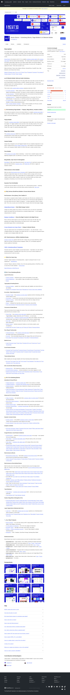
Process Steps (29, 409)
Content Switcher (9, 409)
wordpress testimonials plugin (23, 332)
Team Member (9, 491)
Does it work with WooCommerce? (11, 623)
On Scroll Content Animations (12, 370)
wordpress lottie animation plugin (22, 384)
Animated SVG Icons (27, 343)
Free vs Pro (18, 72)
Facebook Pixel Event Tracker (25, 428)
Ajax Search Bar (27, 162)
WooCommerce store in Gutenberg (18, 172)
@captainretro (14, 261)
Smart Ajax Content (18, 423)
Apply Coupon (30, 476)
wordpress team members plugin (19, 491)
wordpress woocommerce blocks (30, 455)
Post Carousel (14, 337)
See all (64, 100)
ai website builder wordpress (17, 88)
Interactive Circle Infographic (31, 304)
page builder (58, 75)
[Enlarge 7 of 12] (15, 585)
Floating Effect (37, 389)
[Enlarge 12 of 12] (42, 594)
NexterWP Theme (9, 527)
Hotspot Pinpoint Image (11, 404)
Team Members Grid (10, 495)
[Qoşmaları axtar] (16, 12)
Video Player (19, 343)
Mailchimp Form (27, 514)
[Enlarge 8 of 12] (29, 585)
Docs (26, 72)
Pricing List (26, 327)
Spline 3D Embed (19, 391)
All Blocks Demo (11, 72)
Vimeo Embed (12, 351)
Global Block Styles (9, 207)
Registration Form (9, 514)
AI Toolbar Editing (9, 100)
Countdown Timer (9, 317)
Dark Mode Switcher (20, 304)
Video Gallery (8, 442)
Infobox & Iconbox (10, 299)
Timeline (34, 409)
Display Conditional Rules (34, 423)
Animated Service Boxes (29, 391)
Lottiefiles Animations (10, 384)
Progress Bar (8, 327)
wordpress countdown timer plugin (21, 317)
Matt (55, 678)
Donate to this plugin (51, 123)
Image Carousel (9, 448)
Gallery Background (29, 389)
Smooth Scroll (21, 371)
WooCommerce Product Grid (12, 455)
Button (30, 327)
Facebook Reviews (23, 350)
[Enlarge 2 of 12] (29, 565)
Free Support (40, 72)
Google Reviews (9, 435)
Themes (18, 678)
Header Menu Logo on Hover (38, 503)
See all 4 (64, 68)
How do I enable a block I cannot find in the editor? (14, 640)
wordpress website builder (32, 59)
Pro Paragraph (13, 289)
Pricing (22, 72)
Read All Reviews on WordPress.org (11, 268)
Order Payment (31, 483)
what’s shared (38, 543)
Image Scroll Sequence (10, 389)
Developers (31, 680)
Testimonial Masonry (34, 337)
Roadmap (30, 72)
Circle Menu (39, 409)
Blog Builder (6, 162)
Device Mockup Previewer (11, 411)
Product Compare (27, 486)
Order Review (16, 481)
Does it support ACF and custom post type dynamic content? (16, 633)
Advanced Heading (10, 286)
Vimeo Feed (22, 446)
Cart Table (15, 476)
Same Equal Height (27, 414)
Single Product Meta (19, 473)
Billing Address (20, 479)
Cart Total (20, 476)
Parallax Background (10, 382)
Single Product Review (29, 473)
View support (62, 51)
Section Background (10, 279)
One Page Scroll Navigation (19, 409)
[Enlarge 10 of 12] (15, 594)
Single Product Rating (38, 471)
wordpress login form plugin (22, 510)
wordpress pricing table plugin (20, 314)
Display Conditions (9, 217)
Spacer (7, 280)
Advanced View (50, 80)
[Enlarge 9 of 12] (42, 585)
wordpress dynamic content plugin (27, 419)
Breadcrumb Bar (9, 368)
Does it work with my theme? (10, 619)
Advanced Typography (22, 411)
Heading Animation (10, 386)
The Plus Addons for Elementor (12, 525)
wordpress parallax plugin (21, 382)
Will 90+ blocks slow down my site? (11, 609)
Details (7, 44)
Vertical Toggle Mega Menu (21, 500)
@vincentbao (22, 265)
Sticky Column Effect (18, 430)
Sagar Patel (9, 665)
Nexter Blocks (7, 59)
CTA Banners (30, 411)
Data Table (8, 320)
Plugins (18, 680)
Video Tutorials (19, 74)
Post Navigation (30, 361)
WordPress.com (57, 676)
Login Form (8, 510)
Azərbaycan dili (17, 688)
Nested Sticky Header (17, 502)
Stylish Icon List (20, 327)
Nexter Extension (9, 522)
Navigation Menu (18, 163)
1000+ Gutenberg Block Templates (13, 247)
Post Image (13, 361)
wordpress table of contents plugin (31, 398)
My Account (20, 484)
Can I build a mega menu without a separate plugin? (14, 630)
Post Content (23, 361)
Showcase (19, 676)
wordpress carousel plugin (23, 406)
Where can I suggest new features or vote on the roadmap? (16, 647)
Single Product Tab (38, 473)
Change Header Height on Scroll (13, 503)
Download (63, 38)
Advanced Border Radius (18, 414)
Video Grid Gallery (35, 448)
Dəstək (64, 44)
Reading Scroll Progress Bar (11, 371)
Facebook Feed (9, 350)
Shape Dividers (10, 505)
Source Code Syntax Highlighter (35, 289)
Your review (49, 100)
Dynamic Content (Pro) (9, 239)
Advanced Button (36, 327)
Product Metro (25, 458)
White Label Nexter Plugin (38, 428)
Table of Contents (9, 398)
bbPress (56, 680)
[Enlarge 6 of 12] (42, 575)
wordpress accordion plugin (21, 294)
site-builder (63, 75)
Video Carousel (16, 450)
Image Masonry (16, 448)
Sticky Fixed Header (40, 502)
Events (43, 678)
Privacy (32, 543)
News (5, 678)
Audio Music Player (28, 412)
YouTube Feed (16, 446)
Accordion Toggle (9, 294)
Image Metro (22, 448)
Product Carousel (9, 458)
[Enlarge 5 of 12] (29, 575)
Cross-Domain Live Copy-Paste (12, 227)
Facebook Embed (19, 351)
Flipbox (7, 303)
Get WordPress (65, 1)
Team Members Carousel (20, 495)
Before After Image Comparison (12, 401)
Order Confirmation (23, 483)
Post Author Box (16, 363)
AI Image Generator (10, 93)
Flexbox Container (9, 277)
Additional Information (36, 479)
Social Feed (15, 350)
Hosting (5, 680)
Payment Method (9, 481)
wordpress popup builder (14, 122)
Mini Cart (25, 476)
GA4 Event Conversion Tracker (12, 428)
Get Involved (44, 676)
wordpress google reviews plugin (25, 435)
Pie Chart (14, 327)
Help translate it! (45, 8)
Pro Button (22, 412)
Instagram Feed (9, 446)
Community (34, 72)
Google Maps (8, 344)
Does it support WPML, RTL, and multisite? (13, 636)
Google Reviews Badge (10, 445)
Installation (19, 44)
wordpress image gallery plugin (19, 438)
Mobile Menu (27, 163)
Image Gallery (8, 438)
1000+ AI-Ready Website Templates (13, 103)
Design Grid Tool (9, 430)
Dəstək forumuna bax (51, 112)
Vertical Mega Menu (32, 500)
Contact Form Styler (10, 353)
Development (26, 44)
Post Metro (27, 337)
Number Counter (9, 324)
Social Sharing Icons (37, 446)
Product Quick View (19, 486)
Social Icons (34, 343)
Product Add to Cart (10, 475)
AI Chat (13, 74)
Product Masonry (17, 458)
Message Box (25, 289)
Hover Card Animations (10, 304)
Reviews (12, 44)
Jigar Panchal (29, 662)
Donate (43, 680)
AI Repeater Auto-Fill (10, 97)
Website (6, 72)
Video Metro (22, 450)
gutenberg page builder (38, 112)
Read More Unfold (37, 411)
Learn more (36, 187)
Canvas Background (20, 389)
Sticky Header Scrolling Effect (21, 145)
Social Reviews (30, 350)
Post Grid (8, 336)
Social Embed (37, 350)
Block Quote (19, 289)
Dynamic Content (9, 419)
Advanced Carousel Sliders (11, 406)
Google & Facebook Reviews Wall (23, 445)
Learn (30, 676)
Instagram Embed (27, 351)
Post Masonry (21, 337)
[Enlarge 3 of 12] (42, 565)
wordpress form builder (11, 153)
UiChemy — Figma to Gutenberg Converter (14, 529)
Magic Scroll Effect (38, 391)
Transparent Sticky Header (25, 503)
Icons (39, 343)
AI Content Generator (10, 90)
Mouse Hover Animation (11, 392)
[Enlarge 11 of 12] (29, 594)
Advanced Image (12, 343)
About (5, 676)
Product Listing (31, 458)
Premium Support (7, 74)
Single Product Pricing (28, 471)
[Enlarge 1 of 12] (15, 565)
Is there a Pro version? (9, 643)
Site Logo (8, 361)
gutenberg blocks (62, 73)
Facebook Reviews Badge (36, 445)
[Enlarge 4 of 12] (15, 575)
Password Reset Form (18, 514)
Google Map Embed (36, 351)
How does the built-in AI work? (10, 612)
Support (30, 678)
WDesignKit (8, 532)
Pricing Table (8, 314)
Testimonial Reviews (10, 332)
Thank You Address (14, 484)
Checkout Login (13, 479)
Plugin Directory (7, 5)
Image (7, 343)
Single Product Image (19, 471)
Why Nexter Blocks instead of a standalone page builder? (16, 616)
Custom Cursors (15, 412)
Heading (7, 289)
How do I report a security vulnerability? (12, 650)
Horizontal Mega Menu (10, 500)
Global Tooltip (9, 414)
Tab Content (8, 298)
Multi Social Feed (28, 446)
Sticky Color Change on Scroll (29, 502)
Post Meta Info (38, 361)
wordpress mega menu (10, 133)
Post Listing (8, 337)
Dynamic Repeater (9, 423)
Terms (29, 543)
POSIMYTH (14, 39)
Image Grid (28, 448)
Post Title (18, 361)
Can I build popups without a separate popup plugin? (14, 626)
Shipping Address (27, 479)
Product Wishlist (35, 486)
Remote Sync (25, 423)
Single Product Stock (10, 473)
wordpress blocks (62, 77)
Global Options (36, 371)
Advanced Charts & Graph (38, 412)
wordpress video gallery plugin (19, 442)
